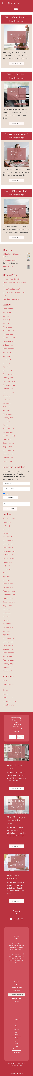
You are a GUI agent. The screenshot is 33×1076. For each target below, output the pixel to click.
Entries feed (7, 698)
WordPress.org (8, 705)
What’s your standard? (11, 289)
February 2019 (8, 450)
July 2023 (6, 316)
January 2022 (8, 378)
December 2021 (9, 381)
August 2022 (7, 352)
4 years (17, 21)
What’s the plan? (16, 74)
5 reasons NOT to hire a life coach (14, 294)
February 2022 (8, 374)
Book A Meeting (17, 995)
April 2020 (6, 425)
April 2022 (6, 367)
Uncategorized (8, 684)
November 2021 (9, 385)
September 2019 (9, 443)
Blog (5, 681)
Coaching (16, 1029)
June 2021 (7, 403)
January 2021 (8, 418)
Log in (5, 694)
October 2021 (8, 389)
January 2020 (8, 432)
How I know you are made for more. (14, 284)
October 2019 (8, 439)
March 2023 (7, 327)
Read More (16, 63)
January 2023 (8, 334)
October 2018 (8, 457)
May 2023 (6, 320)
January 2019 (8, 454)
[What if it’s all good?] (16, 37)
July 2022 (6, 356)
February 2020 (8, 428)
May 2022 (6, 363)
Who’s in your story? (16, 134)
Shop (16, 1038)
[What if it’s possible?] (16, 211)
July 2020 (6, 421)
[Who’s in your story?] (16, 154)
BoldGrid (20, 1073)
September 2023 (9, 309)
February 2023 (8, 330)
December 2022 (9, 338)
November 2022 (9, 341)
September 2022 (9, 349)
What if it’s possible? (16, 191)
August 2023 (7, 312)
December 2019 (9, 436)
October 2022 (8, 345)
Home (16, 1026)
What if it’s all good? (16, 17)
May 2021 (6, 407)
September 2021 (9, 392)
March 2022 (7, 370)
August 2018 (7, 461)
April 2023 (6, 323)
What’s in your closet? (11, 279)
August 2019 (7, 447)
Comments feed (9, 701)
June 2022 (7, 359)
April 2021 (6, 410)
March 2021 (7, 414)
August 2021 (7, 396)
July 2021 (6, 399)
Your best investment (11, 299)
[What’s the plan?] (16, 94)
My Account (16, 1052)
